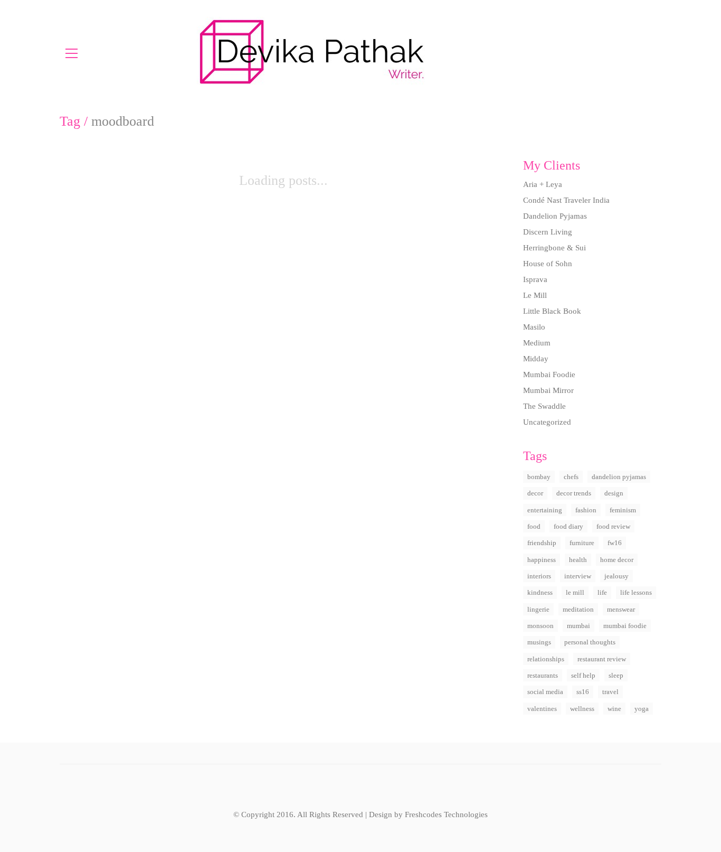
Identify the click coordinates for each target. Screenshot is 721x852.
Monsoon (540, 626)
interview (577, 576)
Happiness (541, 560)
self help (583, 675)
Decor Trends (573, 493)
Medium (537, 343)
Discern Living (547, 232)
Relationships (545, 659)
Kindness (540, 592)
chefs (571, 477)
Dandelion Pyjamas (555, 216)
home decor (616, 560)
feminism (623, 510)
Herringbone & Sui (554, 248)
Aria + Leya (542, 184)
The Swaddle (544, 406)
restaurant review (601, 659)
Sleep (616, 675)
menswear (621, 609)
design (613, 493)
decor (535, 493)
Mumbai (578, 626)
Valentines (542, 709)
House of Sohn (547, 263)
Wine (614, 709)
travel (610, 692)
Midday (535, 358)
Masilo (534, 327)
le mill (575, 592)
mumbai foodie (625, 626)
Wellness (582, 709)
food (533, 526)
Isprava (535, 279)
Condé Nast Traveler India (566, 200)
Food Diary (568, 526)
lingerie (538, 609)
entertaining (544, 510)
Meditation (578, 609)
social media (545, 692)
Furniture (582, 543)
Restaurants (542, 675)
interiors (539, 576)
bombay (539, 477)
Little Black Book (552, 311)
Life (602, 592)
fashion (585, 510)
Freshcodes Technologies (446, 814)
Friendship (541, 543)
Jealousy (616, 576)
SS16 (582, 692)
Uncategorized (547, 422)
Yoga (641, 709)
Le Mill (535, 295)
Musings (539, 642)
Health (578, 560)
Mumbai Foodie (549, 374)
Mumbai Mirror (548, 390)
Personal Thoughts (589, 642)
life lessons (636, 592)
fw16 (615, 543)
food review (613, 526)
